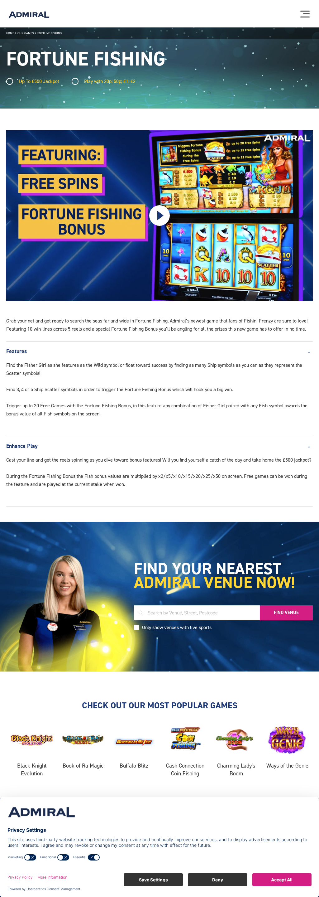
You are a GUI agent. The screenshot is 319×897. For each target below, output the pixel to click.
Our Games (25, 33)
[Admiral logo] (29, 14)
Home (10, 33)
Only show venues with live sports (177, 627)
